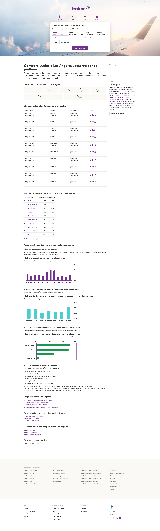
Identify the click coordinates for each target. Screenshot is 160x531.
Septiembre (113, 478)
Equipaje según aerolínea (117, 473)
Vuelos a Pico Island (30, 430)
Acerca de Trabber (58, 508)
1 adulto (55, 43)
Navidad (112, 489)
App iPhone (56, 519)
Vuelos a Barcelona (58, 470)
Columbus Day (114, 484)
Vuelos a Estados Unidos (31, 444)
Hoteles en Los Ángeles (118, 113)
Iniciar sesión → (154, 2)
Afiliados (84, 511)
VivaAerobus (32, 223)
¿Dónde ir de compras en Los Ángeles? (36, 404)
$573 (93, 114)
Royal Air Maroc (32, 227)
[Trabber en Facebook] (113, 519)
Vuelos (26, 508)
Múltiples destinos (77, 28)
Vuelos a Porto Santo (30, 432)
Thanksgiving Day (115, 486)
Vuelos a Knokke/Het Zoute (32, 434)
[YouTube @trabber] (120, 519)
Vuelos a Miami (28, 481)
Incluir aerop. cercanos (59, 37)
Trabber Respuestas (59, 514)
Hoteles (26, 514)
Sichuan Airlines (32, 231)
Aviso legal (112, 514)
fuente (111, 81)
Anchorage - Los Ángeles (32, 418)
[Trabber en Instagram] (111, 519)
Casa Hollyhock (123, 103)
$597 (93, 159)
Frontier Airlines (67, 91)
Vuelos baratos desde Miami (89, 476)
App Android (56, 516)
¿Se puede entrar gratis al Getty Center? (36, 402)
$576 (93, 122)
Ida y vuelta (57, 28)
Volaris (30, 212)
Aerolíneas (113, 470)
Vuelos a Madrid (29, 473)
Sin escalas (89, 37)
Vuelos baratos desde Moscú (90, 470)
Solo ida (66, 28)
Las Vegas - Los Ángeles (31, 420)
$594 (93, 144)
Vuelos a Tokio (57, 481)
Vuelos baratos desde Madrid (89, 481)
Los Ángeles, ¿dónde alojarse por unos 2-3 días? (38, 400)
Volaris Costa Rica (33, 219)
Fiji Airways (31, 201)
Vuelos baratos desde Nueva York (91, 478)
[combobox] (60, 33)
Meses (112, 476)
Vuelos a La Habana (30, 476)
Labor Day (113, 481)
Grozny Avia (31, 208)
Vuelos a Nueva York (30, 484)
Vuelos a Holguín (57, 476)
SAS (29, 234)
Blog (53, 511)
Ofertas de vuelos (30, 511)
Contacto (84, 508)
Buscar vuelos (80, 48)
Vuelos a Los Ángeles (59, 473)
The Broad (131, 95)
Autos (26, 516)
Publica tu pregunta (52, 407)
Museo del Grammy (121, 99)
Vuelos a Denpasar (58, 484)
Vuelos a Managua (29, 478)
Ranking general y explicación (33, 239)
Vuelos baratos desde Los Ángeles (91, 484)
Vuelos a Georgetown (30, 470)
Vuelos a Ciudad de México (60, 478)
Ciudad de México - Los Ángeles (34, 416)
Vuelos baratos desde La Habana (91, 473)
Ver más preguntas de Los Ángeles (34, 407)
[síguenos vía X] (117, 519)
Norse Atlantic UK (33, 216)
